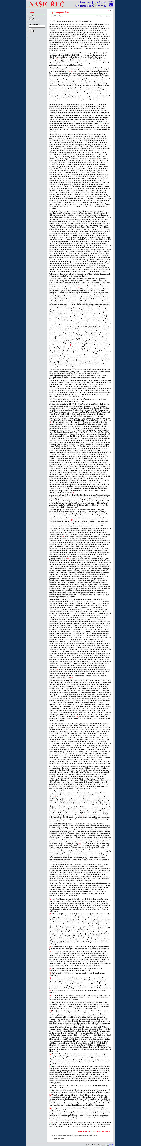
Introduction (33, 16)
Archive (31, 18)
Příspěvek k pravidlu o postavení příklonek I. (82, 1135)
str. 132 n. (69, 72)
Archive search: (34, 24)
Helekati (61, 1138)
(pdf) (109, 18)
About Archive (33, 20)
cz (110, 11)
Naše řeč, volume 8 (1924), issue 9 (89, 1131)
